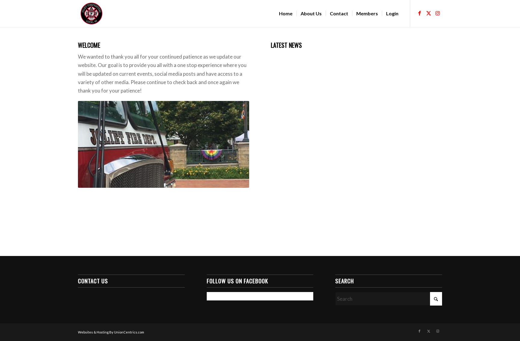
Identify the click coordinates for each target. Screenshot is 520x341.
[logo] (91, 13)
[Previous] (91, 144)
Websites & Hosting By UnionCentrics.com (111, 332)
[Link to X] (428, 13)
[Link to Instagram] (437, 13)
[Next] (236, 144)
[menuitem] (285, 13)
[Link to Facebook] (419, 13)
